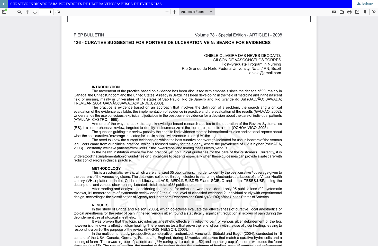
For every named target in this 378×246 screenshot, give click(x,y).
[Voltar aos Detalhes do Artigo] (4, 4)
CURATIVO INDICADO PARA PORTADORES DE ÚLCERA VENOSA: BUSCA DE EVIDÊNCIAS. (86, 3)
